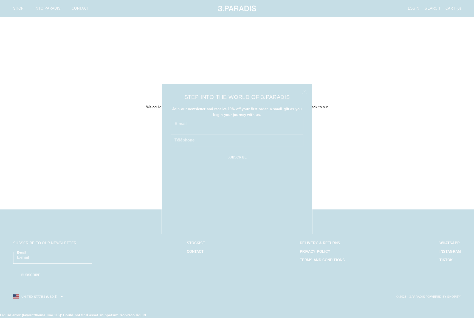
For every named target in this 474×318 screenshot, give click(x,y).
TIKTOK (446, 260)
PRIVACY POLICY (315, 251)
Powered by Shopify (443, 296)
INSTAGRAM (450, 251)
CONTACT (80, 8)
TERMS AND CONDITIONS (322, 260)
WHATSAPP (449, 243)
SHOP (18, 8)
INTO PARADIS (48, 8)
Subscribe (237, 157)
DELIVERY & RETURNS (320, 243)
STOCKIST (196, 243)
